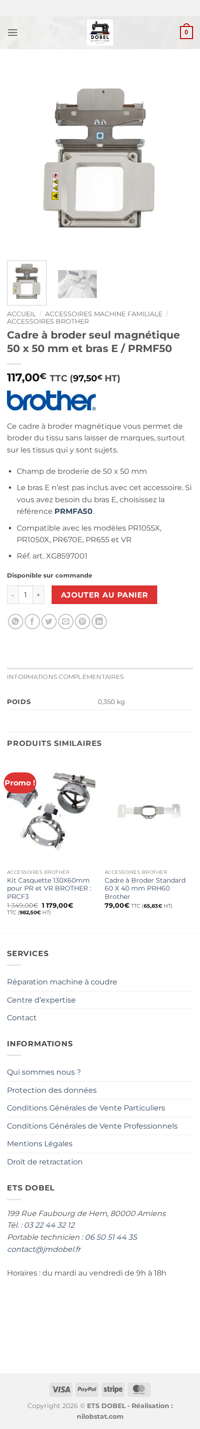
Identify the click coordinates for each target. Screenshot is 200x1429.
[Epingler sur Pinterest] (82, 621)
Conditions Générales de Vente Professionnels (92, 1126)
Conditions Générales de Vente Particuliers (86, 1107)
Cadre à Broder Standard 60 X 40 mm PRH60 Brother (145, 888)
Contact (22, 1017)
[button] (12, 32)
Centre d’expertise (41, 1000)
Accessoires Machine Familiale (103, 314)
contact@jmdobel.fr (43, 1249)
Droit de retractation (45, 1161)
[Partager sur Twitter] (49, 621)
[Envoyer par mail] (65, 621)
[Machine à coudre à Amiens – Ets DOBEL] (100, 32)
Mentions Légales (40, 1143)
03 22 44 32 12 (49, 1225)
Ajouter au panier (104, 595)
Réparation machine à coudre (62, 981)
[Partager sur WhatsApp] (15, 621)
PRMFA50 (73, 511)
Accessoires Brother (48, 321)
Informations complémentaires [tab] (65, 676)
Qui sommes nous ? (44, 1072)
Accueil (21, 314)
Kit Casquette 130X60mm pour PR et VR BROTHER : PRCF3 (49, 888)
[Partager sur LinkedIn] (99, 621)
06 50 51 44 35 (111, 1237)
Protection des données (52, 1090)
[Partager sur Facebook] (32, 621)
